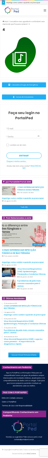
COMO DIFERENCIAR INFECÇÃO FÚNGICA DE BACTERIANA (30, 188)
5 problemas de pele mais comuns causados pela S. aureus (29, 283)
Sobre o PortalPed (9, 402)
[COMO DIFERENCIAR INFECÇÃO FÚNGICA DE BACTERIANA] (9, 190)
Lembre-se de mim (18, 145)
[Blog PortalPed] (11, 10)
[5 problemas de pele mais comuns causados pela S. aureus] (9, 284)
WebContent (31, 453)
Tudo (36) (24, 207)
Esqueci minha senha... (17, 161)
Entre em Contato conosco (12, 398)
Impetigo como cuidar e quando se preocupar (23, 198)
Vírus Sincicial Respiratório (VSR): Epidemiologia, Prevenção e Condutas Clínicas (31, 271)
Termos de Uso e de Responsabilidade (17, 405)
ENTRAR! (24, 155)
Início (6, 21)
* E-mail (9, 128)
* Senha (9, 136)
